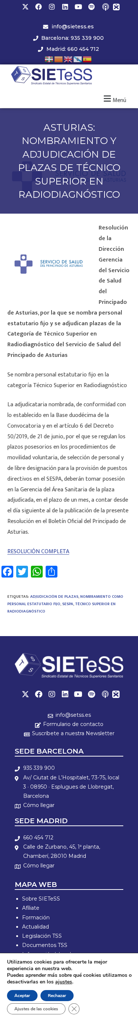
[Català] (59, 59)
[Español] (87, 59)
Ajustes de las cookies (36, 1009)
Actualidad (35, 926)
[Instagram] (52, 6)
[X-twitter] (25, 6)
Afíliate (30, 908)
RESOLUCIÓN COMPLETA (38, 552)
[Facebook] (38, 6)
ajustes (63, 982)
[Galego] (78, 59)
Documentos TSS (44, 945)
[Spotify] (91, 6)
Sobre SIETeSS (41, 898)
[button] (114, 99)
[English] (68, 59)
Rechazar (57, 996)
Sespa (67, 604)
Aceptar (22, 996)
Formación (36, 917)
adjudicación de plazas (54, 596)
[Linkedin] (65, 6)
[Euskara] (49, 59)
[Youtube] (78, 6)
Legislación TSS (42, 936)
